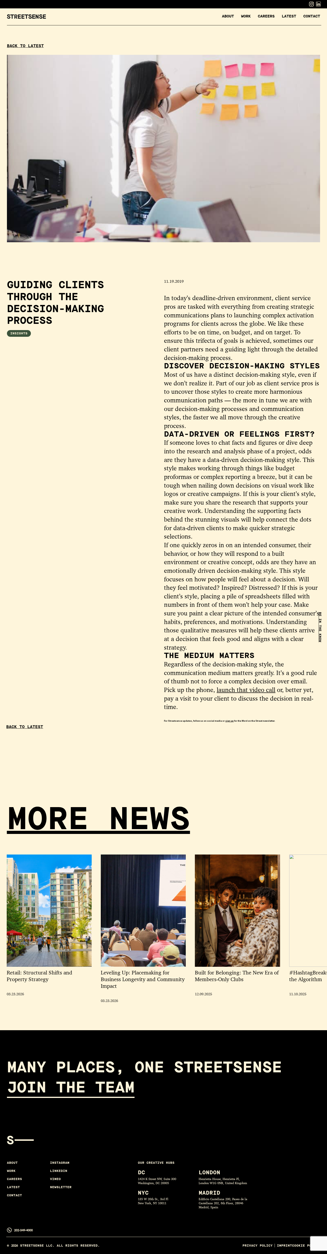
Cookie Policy (306, 1245)
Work (246, 16)
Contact (311, 16)
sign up (229, 721)
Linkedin (58, 1171)
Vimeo (55, 1179)
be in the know (320, 627)
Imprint (284, 1245)
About (228, 16)
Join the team (71, 1087)
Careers (266, 16)
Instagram (59, 1163)
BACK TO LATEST (25, 46)
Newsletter (61, 1187)
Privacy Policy (257, 1245)
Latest (289, 16)
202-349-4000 (23, 1230)
